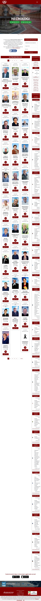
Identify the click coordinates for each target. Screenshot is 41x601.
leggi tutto (5, 88)
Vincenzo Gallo (35, 370)
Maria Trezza (36, 245)
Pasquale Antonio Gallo (36, 339)
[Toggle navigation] (37, 2)
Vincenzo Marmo (36, 289)
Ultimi (21, 60)
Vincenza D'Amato (36, 414)
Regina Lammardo (36, 552)
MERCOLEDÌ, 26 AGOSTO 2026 (35, 80)
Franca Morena (36, 396)
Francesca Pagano (36, 116)
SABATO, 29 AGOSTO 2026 (35, 88)
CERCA (31, 52)
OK (23, 600)
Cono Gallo (37, 534)
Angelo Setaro (36, 149)
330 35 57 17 (15, 22)
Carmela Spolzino (36, 133)
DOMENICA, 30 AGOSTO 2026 (35, 90)
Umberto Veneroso (36, 68)
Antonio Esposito (36, 258)
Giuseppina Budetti (36, 432)
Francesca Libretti (36, 445)
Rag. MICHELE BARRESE (36, 515)
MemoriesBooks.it (16, 48)
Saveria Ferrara (36, 356)
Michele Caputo (36, 197)
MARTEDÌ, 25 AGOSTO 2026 (35, 65)
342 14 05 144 (26, 22)
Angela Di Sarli (36, 224)
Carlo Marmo (36, 275)
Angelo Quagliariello (36, 100)
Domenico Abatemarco (36, 173)
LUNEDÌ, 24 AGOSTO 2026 (35, 63)
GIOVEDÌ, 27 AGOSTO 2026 (35, 83)
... (18, 60)
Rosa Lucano (36, 472)
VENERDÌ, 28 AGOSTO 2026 (35, 85)
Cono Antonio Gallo (36, 496)
